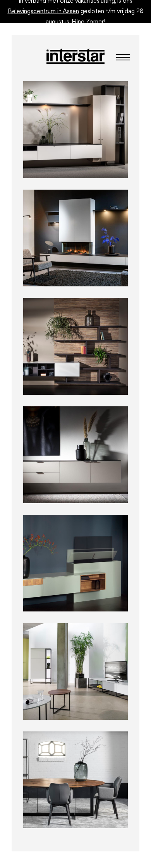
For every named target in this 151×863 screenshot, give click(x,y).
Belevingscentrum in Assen (43, 12)
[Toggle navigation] (120, 57)
